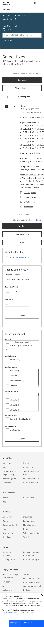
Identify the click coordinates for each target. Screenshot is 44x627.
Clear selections (22, 88)
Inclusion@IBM (9, 478)
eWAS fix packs (30, 202)
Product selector (12, 274)
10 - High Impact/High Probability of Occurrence (21, 344)
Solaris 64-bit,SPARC (19, 419)
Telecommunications (32, 533)
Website (6, 497)
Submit (22, 315)
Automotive (7, 517)
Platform (9, 299)
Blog (4, 501)
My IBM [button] (35, 4)
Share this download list (19, 257)
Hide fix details (35, 73)
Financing (6, 482)
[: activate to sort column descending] (14, 97)
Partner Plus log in (31, 559)
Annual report (8, 467)
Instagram (7, 590)
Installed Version (12, 287)
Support (6, 9)
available (14, 430)
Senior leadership (31, 478)
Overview (6, 463)
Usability (13, 385)
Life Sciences (29, 521)
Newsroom (28, 467)
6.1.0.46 (13, 405)
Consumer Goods (10, 525)
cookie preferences (9, 612)
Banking (5, 521)
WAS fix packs (30, 197)
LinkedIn (6, 582)
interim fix (14, 359)
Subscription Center (32, 578)
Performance (15, 380)
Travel (26, 537)
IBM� (6, 3)
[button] (42, 595)
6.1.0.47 (13, 410)
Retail (25, 529)
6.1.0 (12, 394)
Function (13, 375)
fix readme (28, 206)
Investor (27, 463)
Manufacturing (29, 525)
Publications (28, 497)
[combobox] (12, 291)
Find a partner (8, 559)
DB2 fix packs (30, 192)
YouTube (27, 574)
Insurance (27, 517)
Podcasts (27, 590)
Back (22, 242)
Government (7, 533)
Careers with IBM (30, 482)
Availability (14, 370)
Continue (22, 80)
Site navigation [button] (40, 4)
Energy (5, 529)
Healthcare (7, 537)
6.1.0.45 (13, 400)
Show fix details (20, 73)
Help (9, 29)
